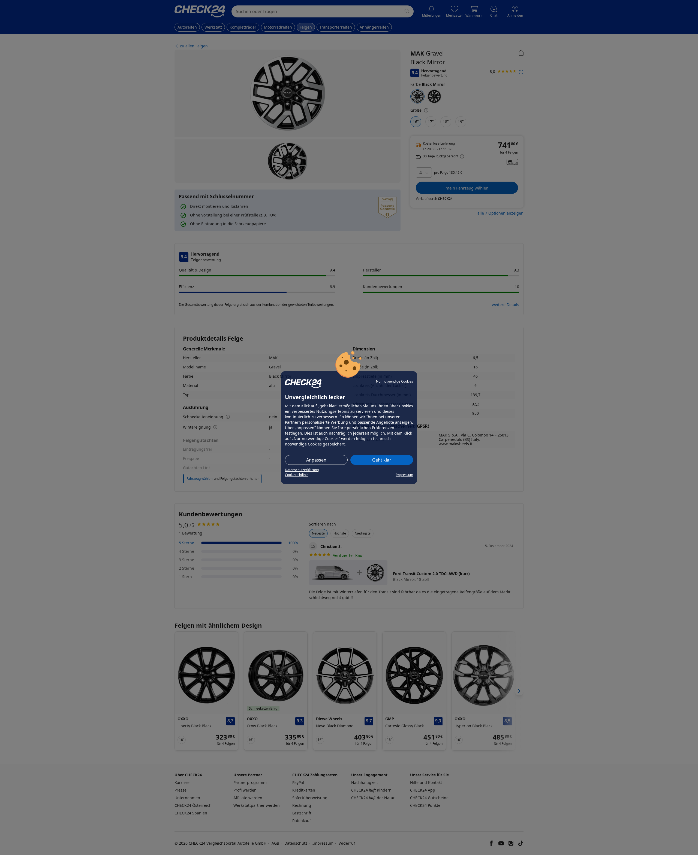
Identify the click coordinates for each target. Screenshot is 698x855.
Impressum (404, 474)
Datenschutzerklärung (302, 470)
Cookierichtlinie (296, 474)
